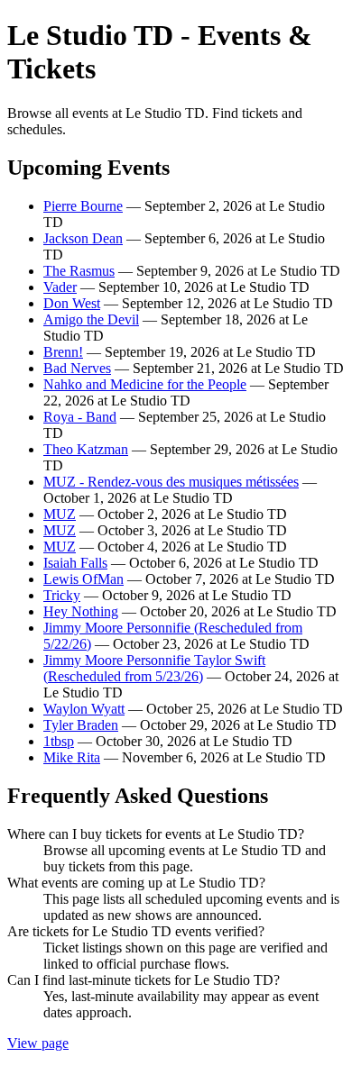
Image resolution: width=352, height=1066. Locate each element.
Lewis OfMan (83, 579)
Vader (60, 287)
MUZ (59, 514)
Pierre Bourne (83, 206)
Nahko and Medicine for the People (144, 384)
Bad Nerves (77, 368)
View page (38, 1043)
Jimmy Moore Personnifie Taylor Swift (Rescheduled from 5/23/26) (154, 668)
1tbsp (58, 741)
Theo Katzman (85, 449)
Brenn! (63, 352)
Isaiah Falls (75, 562)
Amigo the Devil (91, 319)
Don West (71, 303)
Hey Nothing (80, 611)
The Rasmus (79, 270)
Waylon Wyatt (84, 708)
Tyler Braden (80, 725)
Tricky (61, 595)
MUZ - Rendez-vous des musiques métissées (171, 481)
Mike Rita (71, 757)
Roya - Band (79, 416)
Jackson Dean (83, 238)
